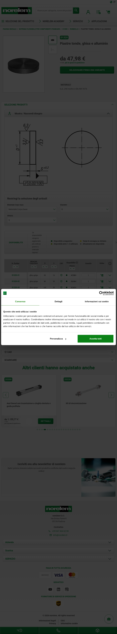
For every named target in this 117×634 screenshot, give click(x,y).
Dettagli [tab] (58, 301)
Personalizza (56, 338)
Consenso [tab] (20, 301)
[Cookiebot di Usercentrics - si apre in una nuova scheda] (101, 293)
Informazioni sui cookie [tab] (96, 301)
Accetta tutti (95, 338)
